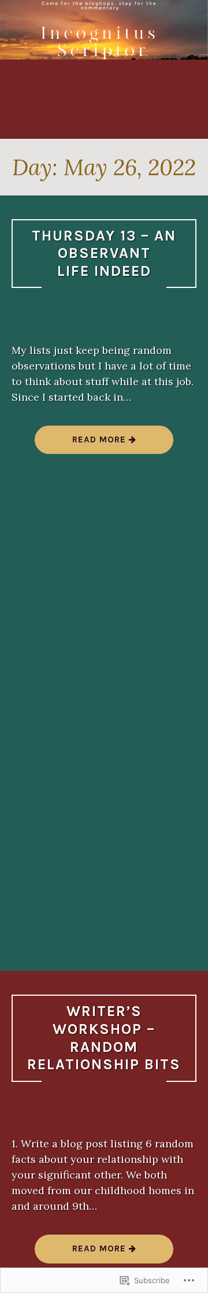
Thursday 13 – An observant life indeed (104, 253)
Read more (82, 444)
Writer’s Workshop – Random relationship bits (104, 1038)
